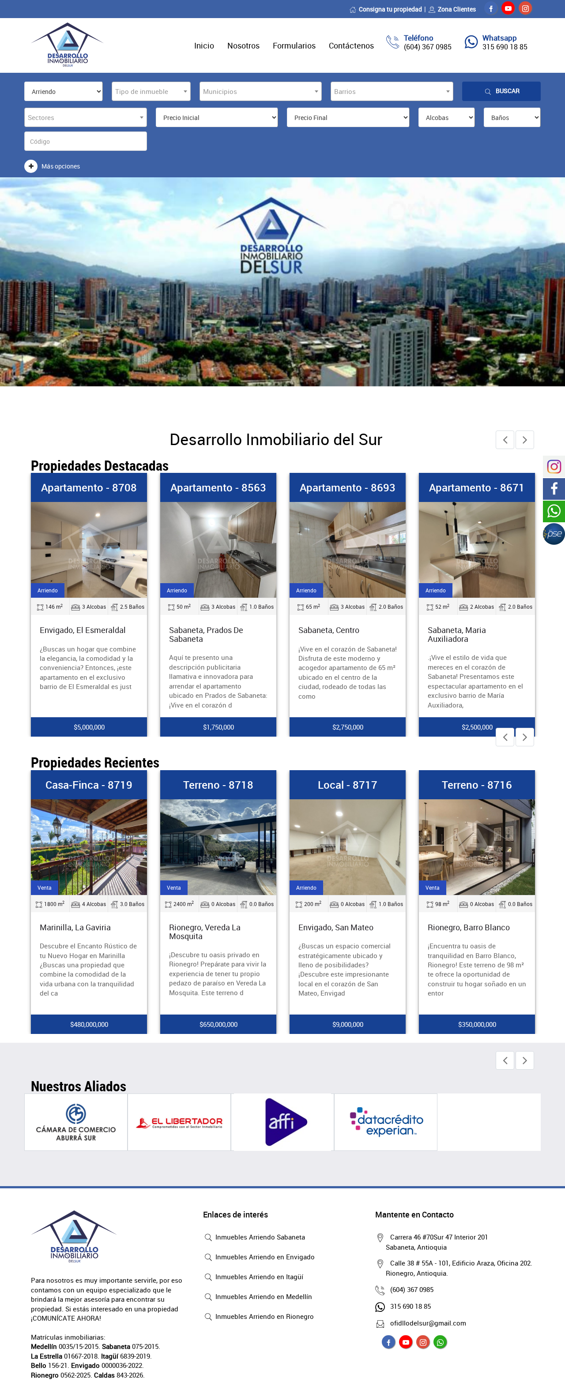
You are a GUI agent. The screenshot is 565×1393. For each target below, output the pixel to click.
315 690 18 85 (504, 47)
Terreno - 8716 (477, 785)
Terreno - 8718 (218, 785)
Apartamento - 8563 (218, 487)
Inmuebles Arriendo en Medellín (263, 1296)
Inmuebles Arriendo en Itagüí (258, 1276)
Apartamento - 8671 (477, 487)
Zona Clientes (457, 9)
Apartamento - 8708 (89, 487)
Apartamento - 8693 (348, 487)
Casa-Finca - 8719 (88, 785)
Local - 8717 (347, 785)
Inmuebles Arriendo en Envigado (264, 1256)
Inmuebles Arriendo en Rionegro (264, 1316)
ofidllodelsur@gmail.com (428, 1322)
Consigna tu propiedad (390, 9)
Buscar (508, 90)
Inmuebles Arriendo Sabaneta (259, 1236)
